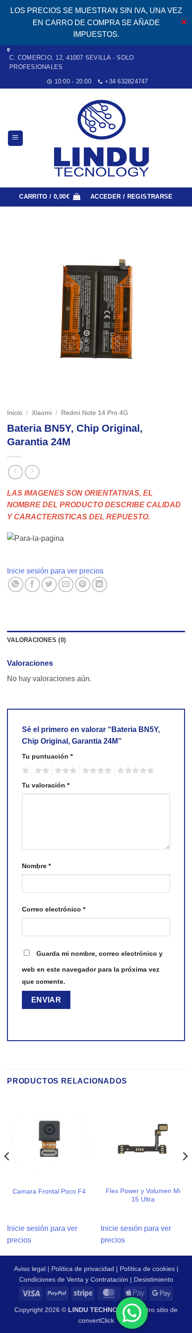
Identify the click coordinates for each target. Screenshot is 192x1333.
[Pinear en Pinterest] (82, 584)
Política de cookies (147, 1268)
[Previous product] (32, 472)
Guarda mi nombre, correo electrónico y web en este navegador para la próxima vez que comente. (92, 967)
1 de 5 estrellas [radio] (24, 771)
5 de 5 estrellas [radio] (134, 771)
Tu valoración (45, 785)
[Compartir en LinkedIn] (99, 584)
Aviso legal (30, 1268)
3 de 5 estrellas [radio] (64, 771)
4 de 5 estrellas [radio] (95, 771)
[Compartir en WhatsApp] (15, 584)
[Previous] (7, 1175)
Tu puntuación (47, 756)
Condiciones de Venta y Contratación (73, 1279)
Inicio (14, 412)
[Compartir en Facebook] (32, 584)
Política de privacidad (82, 1268)
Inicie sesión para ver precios (55, 571)
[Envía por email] (66, 584)
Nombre (36, 866)
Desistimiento (153, 1279)
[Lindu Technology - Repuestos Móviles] (103, 138)
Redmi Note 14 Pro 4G (94, 412)
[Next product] (15, 472)
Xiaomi (42, 412)
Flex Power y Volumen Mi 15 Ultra (143, 1195)
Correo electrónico (53, 909)
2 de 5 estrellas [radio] (40, 771)
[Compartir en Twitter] (49, 584)
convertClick (96, 1320)
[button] (15, 138)
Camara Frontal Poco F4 (49, 1191)
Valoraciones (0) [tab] (36, 639)
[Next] (184, 1175)
